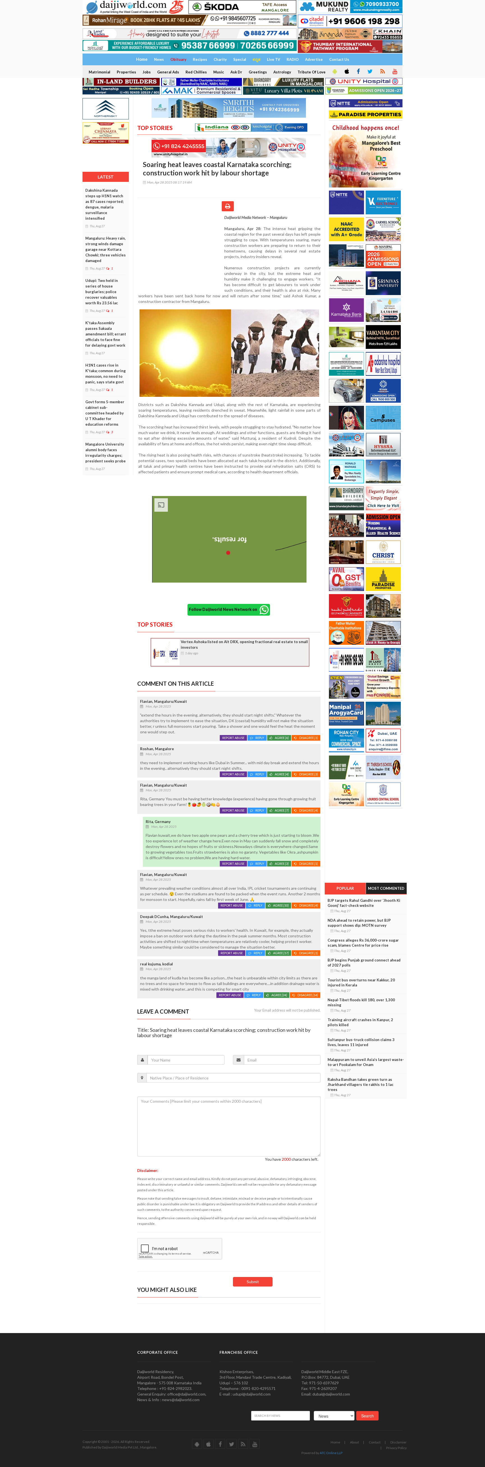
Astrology (282, 72)
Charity (220, 59)
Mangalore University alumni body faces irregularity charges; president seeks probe (105, 452)
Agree (282, 738)
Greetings (258, 72)
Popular (345, 888)
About (354, 1442)
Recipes (200, 59)
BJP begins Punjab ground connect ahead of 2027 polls (364, 962)
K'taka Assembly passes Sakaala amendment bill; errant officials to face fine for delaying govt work (105, 334)
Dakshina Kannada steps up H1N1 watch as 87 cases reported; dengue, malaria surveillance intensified (104, 204)
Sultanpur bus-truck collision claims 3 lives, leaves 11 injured (361, 1042)
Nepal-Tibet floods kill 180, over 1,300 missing (361, 1002)
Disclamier (398, 1442)
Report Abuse (233, 738)
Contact (375, 1442)
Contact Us (339, 59)
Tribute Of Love (312, 72)
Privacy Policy (396, 1448)
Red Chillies (196, 72)
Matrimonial (99, 72)
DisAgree (308, 738)
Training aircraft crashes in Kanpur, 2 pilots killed (360, 1022)
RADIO (293, 59)
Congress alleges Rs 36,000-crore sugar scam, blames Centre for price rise (363, 942)
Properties (126, 72)
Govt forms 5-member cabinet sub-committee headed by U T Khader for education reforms (104, 413)
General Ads (168, 72)
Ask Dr (236, 72)
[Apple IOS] (346, 71)
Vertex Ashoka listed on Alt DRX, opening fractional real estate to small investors (244, 644)
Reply (259, 738)
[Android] (334, 71)
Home (335, 1442)
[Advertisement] (181, 251)
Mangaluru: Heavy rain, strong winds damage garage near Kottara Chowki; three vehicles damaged (105, 249)
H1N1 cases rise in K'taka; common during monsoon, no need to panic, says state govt (105, 373)
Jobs (147, 72)
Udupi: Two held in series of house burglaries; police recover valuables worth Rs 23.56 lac (101, 291)
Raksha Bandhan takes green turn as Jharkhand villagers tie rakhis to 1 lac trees (361, 1084)
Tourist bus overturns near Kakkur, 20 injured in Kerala (361, 982)
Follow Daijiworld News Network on (224, 609)
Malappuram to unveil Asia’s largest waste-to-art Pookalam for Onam (366, 1062)
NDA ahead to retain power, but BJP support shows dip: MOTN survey (359, 923)
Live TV (273, 59)
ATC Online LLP (331, 1453)
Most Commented (386, 888)
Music (218, 72)
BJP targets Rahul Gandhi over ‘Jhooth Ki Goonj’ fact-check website (364, 903)
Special (239, 59)
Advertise (314, 59)
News (159, 59)
